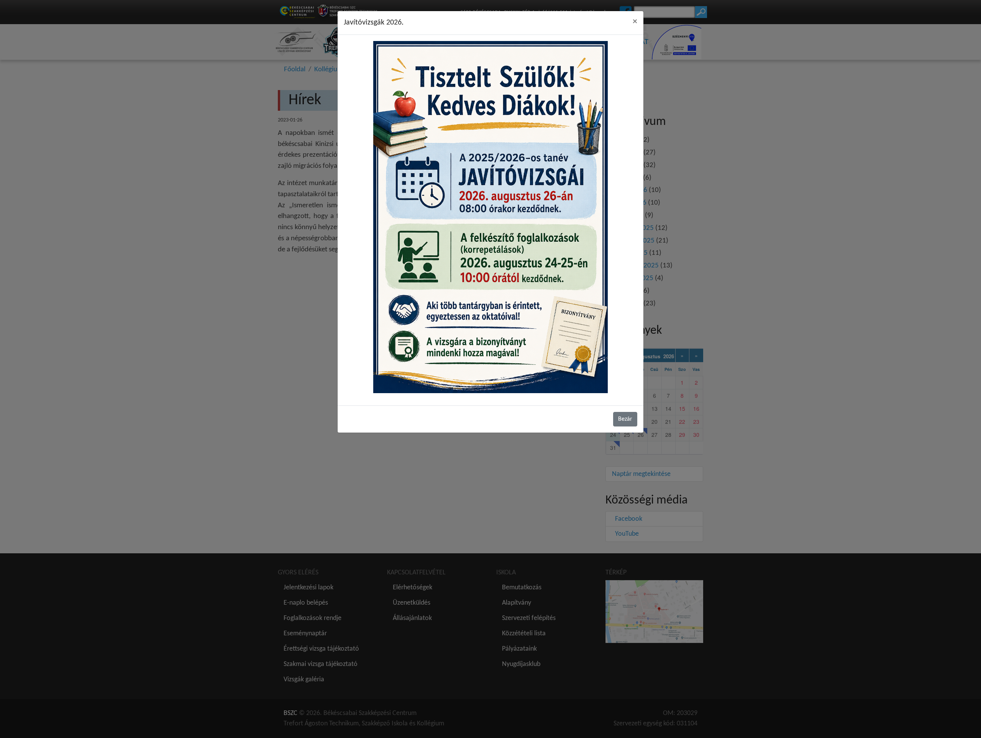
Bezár (625, 419)
